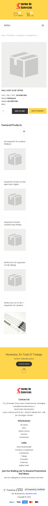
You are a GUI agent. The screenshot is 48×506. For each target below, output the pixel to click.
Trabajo (24, 456)
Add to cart (20, 111)
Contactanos (24, 364)
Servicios (24, 434)
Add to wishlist (38, 111)
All (24, 131)
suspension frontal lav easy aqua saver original (15, 183)
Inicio (3, 35)
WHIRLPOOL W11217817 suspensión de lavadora (13, 304)
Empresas (24, 462)
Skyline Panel (24, 465)
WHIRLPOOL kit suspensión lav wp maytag (14, 263)
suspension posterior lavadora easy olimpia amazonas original (12, 223)
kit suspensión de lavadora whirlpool (14, 142)
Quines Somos (24, 431)
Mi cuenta (24, 425)
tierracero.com (31, 493)
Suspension (31, 35)
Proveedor (24, 459)
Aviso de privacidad (24, 447)
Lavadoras (21, 35)
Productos (11, 35)
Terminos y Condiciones (24, 450)
